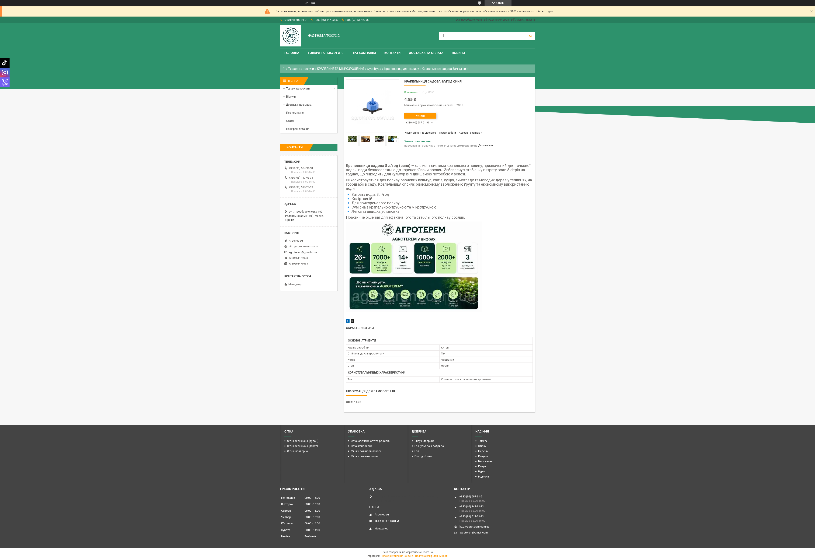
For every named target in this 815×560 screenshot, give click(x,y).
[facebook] (348, 321)
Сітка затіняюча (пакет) (302, 446)
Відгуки (291, 96)
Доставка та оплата (426, 53)
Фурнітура (374, 68)
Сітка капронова (361, 446)
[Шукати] (530, 36)
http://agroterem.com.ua (304, 246)
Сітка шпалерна (297, 451)
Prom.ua (428, 552)
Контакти (392, 53)
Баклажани (485, 461)
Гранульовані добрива (429, 446)
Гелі (417, 451)
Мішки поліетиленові (364, 456)
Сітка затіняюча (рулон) (302, 440)
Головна (291, 53)
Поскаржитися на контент (397, 555)
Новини (458, 53)
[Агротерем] (290, 35)
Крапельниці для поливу (401, 68)
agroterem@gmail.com (303, 252)
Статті (290, 120)
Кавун (482, 466)
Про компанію (364, 53)
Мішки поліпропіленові (366, 451)
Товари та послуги (324, 53)
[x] (352, 321)
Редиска (483, 476)
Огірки (482, 446)
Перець (483, 451)
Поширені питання (297, 128)
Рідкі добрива (423, 456)
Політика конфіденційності (431, 555)
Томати (483, 440)
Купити (420, 115)
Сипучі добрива (424, 440)
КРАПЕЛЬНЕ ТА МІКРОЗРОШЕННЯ (340, 68)
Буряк (482, 471)
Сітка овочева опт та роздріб (370, 440)
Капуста (483, 456)
